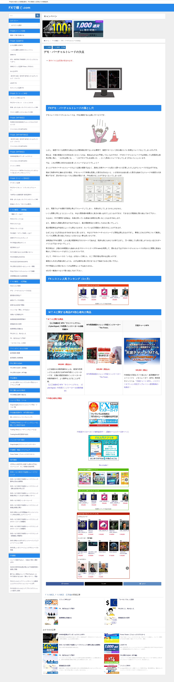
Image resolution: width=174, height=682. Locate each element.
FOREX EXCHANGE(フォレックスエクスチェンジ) (24, 123)
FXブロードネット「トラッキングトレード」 (23, 189)
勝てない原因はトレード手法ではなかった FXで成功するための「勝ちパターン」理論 (23, 575)
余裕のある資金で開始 (17, 305)
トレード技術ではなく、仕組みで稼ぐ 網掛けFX (23, 561)
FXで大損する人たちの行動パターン (21, 252)
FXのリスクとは (15, 223)
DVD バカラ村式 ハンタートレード (21, 500)
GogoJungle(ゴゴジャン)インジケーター (23, 444)
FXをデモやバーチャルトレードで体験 (22, 271)
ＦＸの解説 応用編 (59, 47)
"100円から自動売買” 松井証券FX (20, 194)
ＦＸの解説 (48, 47)
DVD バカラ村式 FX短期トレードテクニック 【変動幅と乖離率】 (24, 534)
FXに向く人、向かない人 (18, 333)
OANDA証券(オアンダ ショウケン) (21, 156)
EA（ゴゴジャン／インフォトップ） (21, 417)
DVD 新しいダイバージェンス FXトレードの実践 (24, 549)
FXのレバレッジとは (16, 228)
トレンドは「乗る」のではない (20, 309)
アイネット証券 (15, 183)
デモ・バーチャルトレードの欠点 (20, 290)
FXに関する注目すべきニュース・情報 (22, 266)
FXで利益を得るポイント (18, 242)
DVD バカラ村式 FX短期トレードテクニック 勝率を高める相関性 (24, 480)
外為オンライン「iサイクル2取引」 (21, 204)
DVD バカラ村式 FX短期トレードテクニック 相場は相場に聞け (24, 506)
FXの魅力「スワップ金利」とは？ (21, 233)
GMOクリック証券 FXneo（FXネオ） (22, 66)
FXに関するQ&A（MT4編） (19, 372)
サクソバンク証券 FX (17, 88)
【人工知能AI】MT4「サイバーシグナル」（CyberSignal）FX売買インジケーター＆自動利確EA (65, 388)
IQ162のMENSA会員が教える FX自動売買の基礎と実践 (24, 568)
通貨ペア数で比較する (17, 35)
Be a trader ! (103, 465)
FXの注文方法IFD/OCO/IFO (19, 261)
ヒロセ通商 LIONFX (16, 45)
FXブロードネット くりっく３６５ (21, 102)
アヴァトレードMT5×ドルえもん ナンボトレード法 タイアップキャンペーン (24, 172)
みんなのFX (14, 71)
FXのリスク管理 (15, 286)
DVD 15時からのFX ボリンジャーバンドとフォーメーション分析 (24, 542)
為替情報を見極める (16, 328)
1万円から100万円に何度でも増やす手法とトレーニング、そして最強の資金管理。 (23, 465)
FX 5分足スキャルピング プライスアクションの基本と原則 (24, 589)
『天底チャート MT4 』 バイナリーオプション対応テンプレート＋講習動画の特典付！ (142, 384)
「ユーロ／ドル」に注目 (18, 343)
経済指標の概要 (15, 353)
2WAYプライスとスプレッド (19, 238)
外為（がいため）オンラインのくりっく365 (24, 107)
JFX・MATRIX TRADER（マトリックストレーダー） (24, 60)
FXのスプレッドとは (16, 219)
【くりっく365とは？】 (17, 98)
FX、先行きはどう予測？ (18, 338)
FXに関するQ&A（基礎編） (19, 367)
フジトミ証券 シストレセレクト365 (21, 112)
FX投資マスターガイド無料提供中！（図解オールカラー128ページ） (103, 432)
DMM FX (13, 54)
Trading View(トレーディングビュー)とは (23, 429)
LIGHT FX (13, 83)
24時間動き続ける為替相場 (18, 276)
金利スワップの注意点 (17, 300)
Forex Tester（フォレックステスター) (22, 454)
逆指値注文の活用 (15, 324)
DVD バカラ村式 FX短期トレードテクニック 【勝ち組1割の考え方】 (24, 487)
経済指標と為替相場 (16, 357)
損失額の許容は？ (15, 295)
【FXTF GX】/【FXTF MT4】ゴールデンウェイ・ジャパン (24, 77)
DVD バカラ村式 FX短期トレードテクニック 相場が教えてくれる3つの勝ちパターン (24, 494)
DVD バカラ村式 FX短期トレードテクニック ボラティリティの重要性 (24, 520)
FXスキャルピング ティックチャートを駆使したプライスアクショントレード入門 (24, 582)
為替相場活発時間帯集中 (18, 319)
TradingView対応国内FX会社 (19, 434)
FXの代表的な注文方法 (17, 257)
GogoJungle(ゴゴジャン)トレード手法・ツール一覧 (23, 406)
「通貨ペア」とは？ (16, 214)
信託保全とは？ (15, 247)
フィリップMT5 (15, 165)
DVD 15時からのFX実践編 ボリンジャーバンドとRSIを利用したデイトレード (24, 513)
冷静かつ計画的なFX (16, 314)
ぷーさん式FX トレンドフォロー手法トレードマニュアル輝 (24, 383)
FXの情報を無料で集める (18, 394)
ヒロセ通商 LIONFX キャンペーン (22, 50)
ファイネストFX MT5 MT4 (18, 129)
